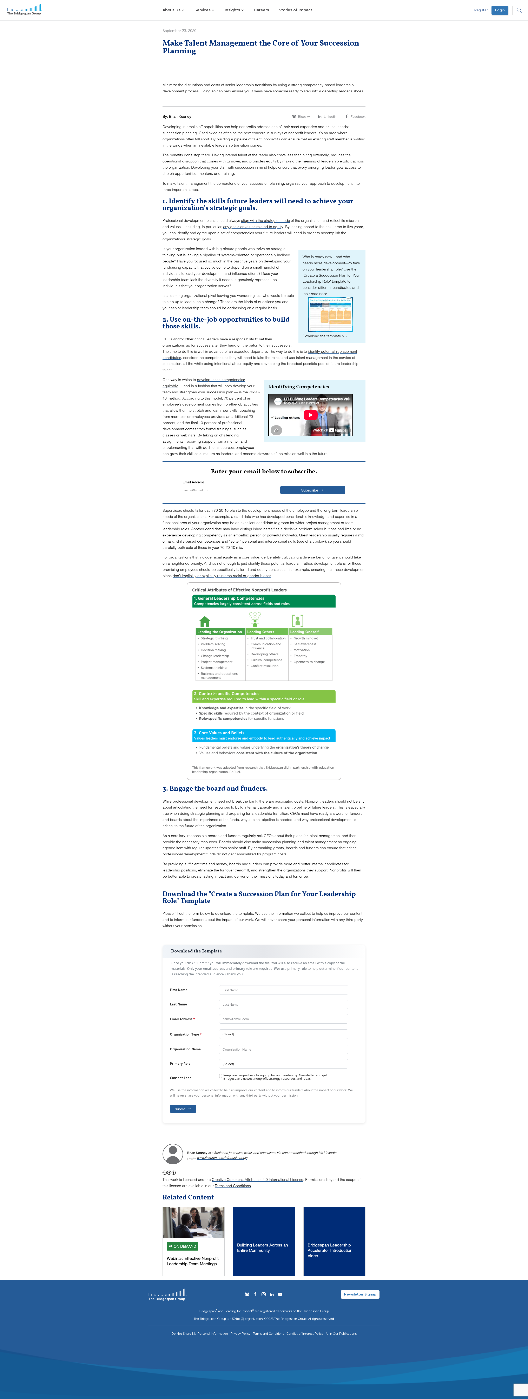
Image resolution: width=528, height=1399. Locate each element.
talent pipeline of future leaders (309, 807)
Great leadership (313, 535)
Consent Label (181, 1078)
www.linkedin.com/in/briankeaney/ (222, 1158)
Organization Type (186, 1034)
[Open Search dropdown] (517, 10)
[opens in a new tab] (247, 1294)
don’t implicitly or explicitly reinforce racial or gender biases (222, 575)
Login (500, 10)
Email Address (193, 482)
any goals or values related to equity (253, 226)
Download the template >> (325, 336)
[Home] (24, 10)
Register (481, 10)
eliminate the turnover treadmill (223, 870)
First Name (178, 990)
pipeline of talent (248, 139)
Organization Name (185, 1049)
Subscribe (310, 490)
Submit (180, 1109)
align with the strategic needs (265, 220)
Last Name (178, 1004)
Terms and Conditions (233, 1185)
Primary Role (180, 1064)
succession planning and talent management (299, 841)
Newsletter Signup (360, 1294)
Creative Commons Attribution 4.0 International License (257, 1179)
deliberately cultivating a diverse (288, 557)
